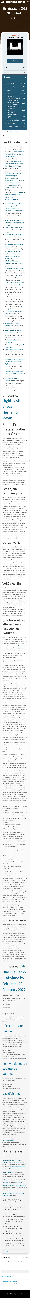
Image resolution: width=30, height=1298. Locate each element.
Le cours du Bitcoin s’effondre (14, 234)
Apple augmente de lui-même (14, 349)
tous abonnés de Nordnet (13, 251)
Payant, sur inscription (8, 1140)
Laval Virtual (11, 1093)
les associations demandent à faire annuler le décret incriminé (14, 154)
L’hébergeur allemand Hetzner (14, 268)
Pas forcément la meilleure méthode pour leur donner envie (15, 194)
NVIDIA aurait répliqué (11, 199)
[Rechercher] (27, 1271)
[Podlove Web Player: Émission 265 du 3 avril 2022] (15, 81)
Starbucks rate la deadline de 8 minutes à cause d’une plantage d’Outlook (14, 163)
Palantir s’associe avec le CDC (14, 227)
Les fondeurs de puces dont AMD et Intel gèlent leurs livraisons (13, 256)
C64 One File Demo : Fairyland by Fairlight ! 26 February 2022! (14, 978)
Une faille (8, 340)
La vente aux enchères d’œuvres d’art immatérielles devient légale (15, 361)
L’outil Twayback (7, 1172)
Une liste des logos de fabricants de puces (14, 1185)
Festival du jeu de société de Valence (14, 1068)
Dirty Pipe (9, 342)
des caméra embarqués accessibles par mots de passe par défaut (14, 282)
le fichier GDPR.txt (14, 1162)
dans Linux (14, 340)
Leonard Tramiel (17, 1182)
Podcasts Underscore (16, 131)
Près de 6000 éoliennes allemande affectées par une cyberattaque (13, 263)
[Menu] (27, 2)
